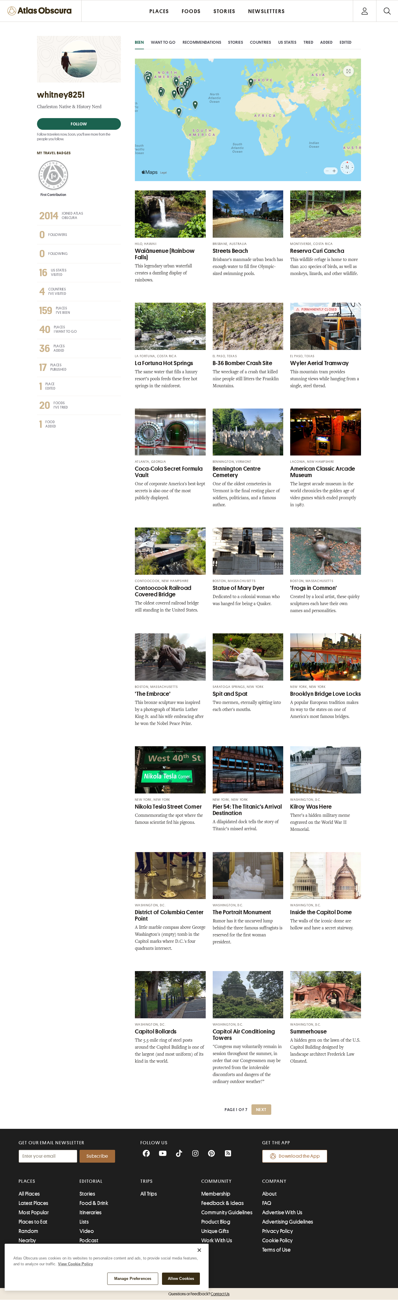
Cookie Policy (277, 1240)
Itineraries (91, 1212)
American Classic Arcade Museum (322, 472)
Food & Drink (94, 1203)
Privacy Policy (277, 1231)
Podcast (89, 1240)
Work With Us (216, 1240)
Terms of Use (276, 1250)
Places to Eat (33, 1222)
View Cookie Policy (75, 1264)
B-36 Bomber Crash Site (242, 363)
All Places (29, 1194)
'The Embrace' (152, 694)
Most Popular (34, 1212)
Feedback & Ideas (222, 1203)
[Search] (387, 11)
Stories (235, 42)
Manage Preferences (132, 1278)
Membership (215, 1194)
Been (139, 42)
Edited (346, 42)
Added (326, 42)
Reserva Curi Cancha (317, 251)
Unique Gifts (215, 1231)
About (269, 1194)
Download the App (299, 1156)
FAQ (266, 1203)
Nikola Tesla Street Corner (168, 807)
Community (216, 1181)
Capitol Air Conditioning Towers (244, 1035)
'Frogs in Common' (313, 588)
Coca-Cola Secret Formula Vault (169, 472)
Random (28, 1231)
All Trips (148, 1194)
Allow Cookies (181, 1278)
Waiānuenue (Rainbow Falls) (165, 254)
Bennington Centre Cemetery (237, 472)
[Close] (199, 1250)
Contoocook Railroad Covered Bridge (163, 591)
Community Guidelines (226, 1212)
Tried (309, 42)
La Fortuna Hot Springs (164, 363)
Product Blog (215, 1222)
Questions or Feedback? (199, 1294)
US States (287, 42)
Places (27, 1181)
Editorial (91, 1181)
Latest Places (33, 1203)
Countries (260, 42)
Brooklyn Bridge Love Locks (325, 694)
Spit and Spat (230, 694)
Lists (84, 1222)
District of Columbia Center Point (169, 915)
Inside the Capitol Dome (321, 912)
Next (261, 1110)
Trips (146, 1181)
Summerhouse (308, 1032)
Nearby (27, 1240)
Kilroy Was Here (311, 807)
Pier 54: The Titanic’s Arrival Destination (247, 810)
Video (87, 1231)
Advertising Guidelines (287, 1222)
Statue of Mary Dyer (239, 588)
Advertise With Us (282, 1212)
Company (274, 1181)
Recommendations (202, 42)
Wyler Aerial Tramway (319, 363)
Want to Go (163, 42)
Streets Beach (230, 251)
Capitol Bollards (156, 1032)
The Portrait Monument (242, 912)
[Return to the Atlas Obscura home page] (41, 11)
